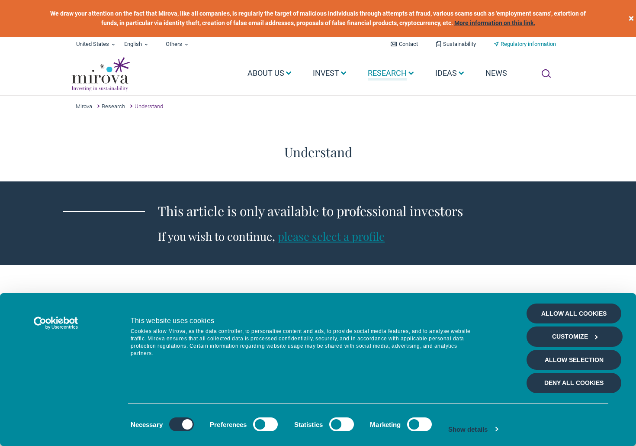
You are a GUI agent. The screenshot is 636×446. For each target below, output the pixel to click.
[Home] (100, 74)
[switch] (265, 424)
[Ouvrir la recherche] (546, 73)
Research (113, 106)
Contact (408, 44)
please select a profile (331, 236)
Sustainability (459, 44)
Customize (570, 336)
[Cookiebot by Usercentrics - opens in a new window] (56, 323)
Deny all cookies (574, 382)
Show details (468, 429)
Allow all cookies (574, 313)
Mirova (84, 106)
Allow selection (574, 359)
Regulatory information (528, 44)
